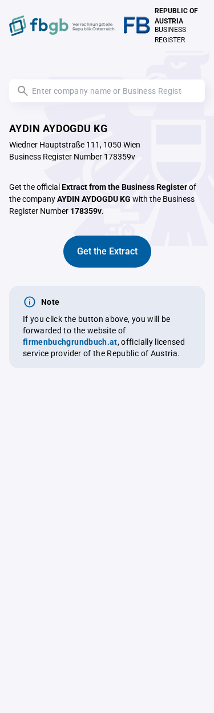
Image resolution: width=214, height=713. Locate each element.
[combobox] (107, 90)
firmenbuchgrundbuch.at (70, 341)
